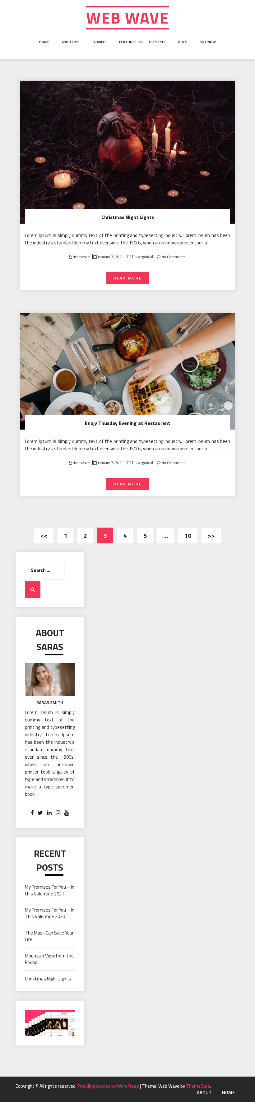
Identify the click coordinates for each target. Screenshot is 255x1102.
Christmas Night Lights (127, 217)
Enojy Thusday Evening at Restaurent (127, 423)
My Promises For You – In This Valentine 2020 (49, 913)
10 (187, 535)
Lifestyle (157, 42)
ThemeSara (198, 1086)
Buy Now (208, 42)
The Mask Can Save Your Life (49, 936)
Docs (182, 42)
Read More (128, 278)
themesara (81, 257)
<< (43, 535)
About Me (70, 42)
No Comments (173, 257)
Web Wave (127, 17)
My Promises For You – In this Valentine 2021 (49, 890)
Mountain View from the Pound (49, 959)
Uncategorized (142, 257)
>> (211, 535)
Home (44, 42)
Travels (99, 42)
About (123, 65)
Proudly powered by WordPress (108, 1086)
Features (128, 42)
